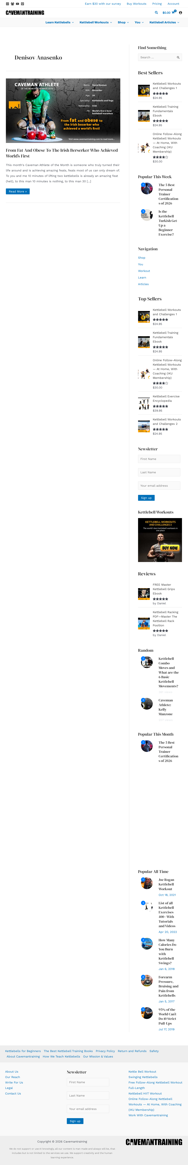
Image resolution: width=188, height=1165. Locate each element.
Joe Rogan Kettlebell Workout (166, 884)
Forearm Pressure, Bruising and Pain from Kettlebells (168, 986)
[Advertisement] (160, 816)
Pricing (157, 3)
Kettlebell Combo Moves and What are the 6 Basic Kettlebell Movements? (169, 672)
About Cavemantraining (23, 1056)
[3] (147, 943)
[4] (147, 980)
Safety (154, 1051)
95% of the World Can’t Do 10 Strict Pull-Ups (167, 1016)
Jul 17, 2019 (166, 1029)
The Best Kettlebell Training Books (68, 1051)
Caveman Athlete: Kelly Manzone (166, 707)
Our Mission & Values (98, 1056)
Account (173, 3)
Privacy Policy (105, 1051)
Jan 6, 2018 (167, 969)
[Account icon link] (180, 12)
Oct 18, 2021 (167, 895)
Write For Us (14, 1082)
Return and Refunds (132, 1051)
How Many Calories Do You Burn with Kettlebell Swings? (167, 951)
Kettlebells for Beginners (23, 1051)
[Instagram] (7, 3)
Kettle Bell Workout (142, 1071)
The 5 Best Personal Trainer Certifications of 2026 (168, 194)
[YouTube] (17, 3)
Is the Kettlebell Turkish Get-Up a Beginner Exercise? (168, 223)
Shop (141, 257)
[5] (147, 1013)
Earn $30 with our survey (103, 3)
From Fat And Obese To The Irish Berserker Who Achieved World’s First (62, 153)
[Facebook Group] (12, 3)
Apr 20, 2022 (168, 932)
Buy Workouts (136, 3)
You (140, 264)
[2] (147, 215)
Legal (9, 1088)
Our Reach (12, 1077)
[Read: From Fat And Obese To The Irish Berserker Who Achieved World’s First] (63, 110)
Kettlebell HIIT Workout (145, 1093)
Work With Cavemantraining (148, 1115)
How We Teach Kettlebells (61, 1056)
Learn (142, 277)
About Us (11, 1071)
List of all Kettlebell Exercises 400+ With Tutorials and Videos (167, 914)
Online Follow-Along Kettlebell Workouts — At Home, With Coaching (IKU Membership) (155, 1104)
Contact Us (13, 1093)
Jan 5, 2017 (166, 1001)
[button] (156, 13)
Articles (143, 284)
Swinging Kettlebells (143, 1077)
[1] (147, 188)
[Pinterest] (22, 3)
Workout (144, 271)
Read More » (18, 191)
